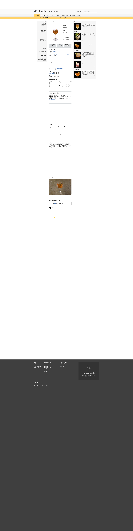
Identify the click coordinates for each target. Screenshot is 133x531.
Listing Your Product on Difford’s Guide (50, 365)
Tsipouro (54, 51)
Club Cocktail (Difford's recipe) (80, 40)
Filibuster (76, 21)
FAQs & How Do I (47, 363)
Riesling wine (55, 52)
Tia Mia (75, 31)
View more (83, 35)
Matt (52, 207)
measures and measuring (57, 57)
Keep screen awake (67, 44)
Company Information (47, 367)
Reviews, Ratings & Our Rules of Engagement (67, 363)
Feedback (45, 371)
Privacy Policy (62, 365)
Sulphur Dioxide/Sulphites (53, 99)
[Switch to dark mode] (80, 11)
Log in (35, 363)
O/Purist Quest (54, 128)
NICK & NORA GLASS (60, 68)
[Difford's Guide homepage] (40, 11)
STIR (50, 72)
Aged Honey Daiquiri (78, 50)
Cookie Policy (62, 366)
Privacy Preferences (37, 366)
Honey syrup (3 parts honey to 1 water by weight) (61, 54)
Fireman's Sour (77, 60)
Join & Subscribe (37, 365)
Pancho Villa (76, 69)
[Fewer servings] (58, 45)
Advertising (46, 366)
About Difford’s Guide (47, 362)
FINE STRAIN (51, 73)
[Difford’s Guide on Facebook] (38, 383)
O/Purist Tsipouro (57, 135)
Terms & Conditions (63, 362)
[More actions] (70, 207)
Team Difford (46, 368)
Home (35, 362)
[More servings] (61, 45)
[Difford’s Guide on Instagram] (35, 383)
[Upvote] (68, 217)
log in (55, 203)
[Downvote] (70, 217)
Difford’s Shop (36, 367)
